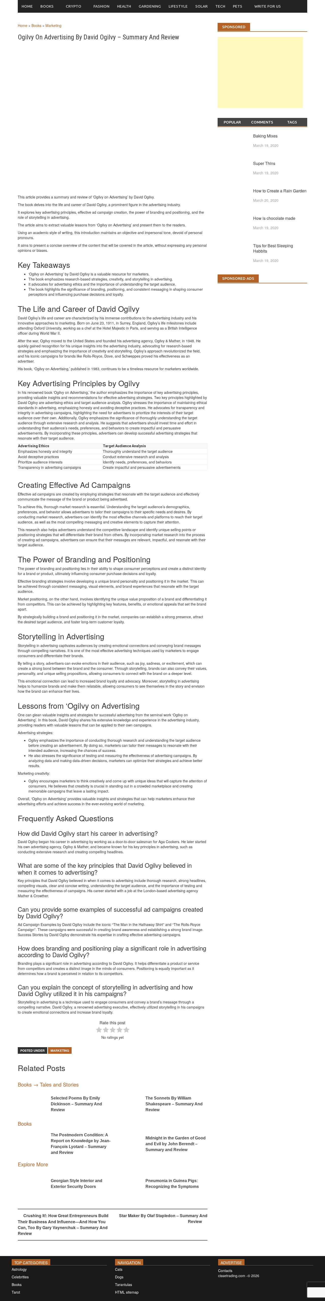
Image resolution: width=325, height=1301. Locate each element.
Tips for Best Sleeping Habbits (273, 248)
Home (27, 6)
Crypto (73, 6)
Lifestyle (178, 6)
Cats (118, 1269)
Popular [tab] (232, 122)
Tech (220, 6)
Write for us (267, 6)
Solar (201, 6)
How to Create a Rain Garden (279, 191)
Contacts (225, 1270)
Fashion (101, 6)
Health (124, 6)
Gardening (150, 6)
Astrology (19, 1269)
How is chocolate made (274, 218)
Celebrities (20, 1276)
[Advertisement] (260, 77)
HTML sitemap (127, 1292)
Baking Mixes (265, 136)
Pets (237, 6)
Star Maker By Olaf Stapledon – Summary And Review (163, 1218)
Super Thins (264, 163)
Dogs (119, 1276)
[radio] (99, 1030)
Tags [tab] (292, 122)
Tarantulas (123, 1284)
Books (47, 6)
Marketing (53, 25)
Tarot (16, 1292)
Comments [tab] (262, 122)
